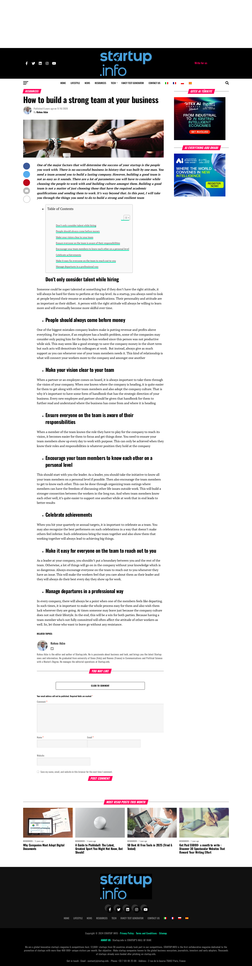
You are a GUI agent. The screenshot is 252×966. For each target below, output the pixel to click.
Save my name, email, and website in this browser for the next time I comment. (76, 771)
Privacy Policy (127, 933)
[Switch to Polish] (182, 83)
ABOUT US (106, 940)
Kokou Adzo (42, 112)
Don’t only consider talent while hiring (76, 225)
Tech (113, 83)
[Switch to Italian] (166, 83)
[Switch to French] (174, 83)
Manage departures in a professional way (77, 266)
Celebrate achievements (68, 254)
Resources (100, 83)
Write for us (201, 63)
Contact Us (154, 83)
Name (40, 737)
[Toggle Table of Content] (125, 218)
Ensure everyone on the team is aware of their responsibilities (88, 243)
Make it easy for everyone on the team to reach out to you (86, 260)
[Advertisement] (126, 24)
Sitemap (163, 933)
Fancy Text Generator (132, 83)
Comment (42, 701)
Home (63, 83)
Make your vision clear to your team (74, 237)
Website (40, 755)
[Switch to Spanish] (190, 83)
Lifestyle (75, 83)
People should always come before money (78, 231)
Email (90, 737)
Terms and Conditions (147, 933)
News (87, 83)
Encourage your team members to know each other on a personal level (92, 248)
